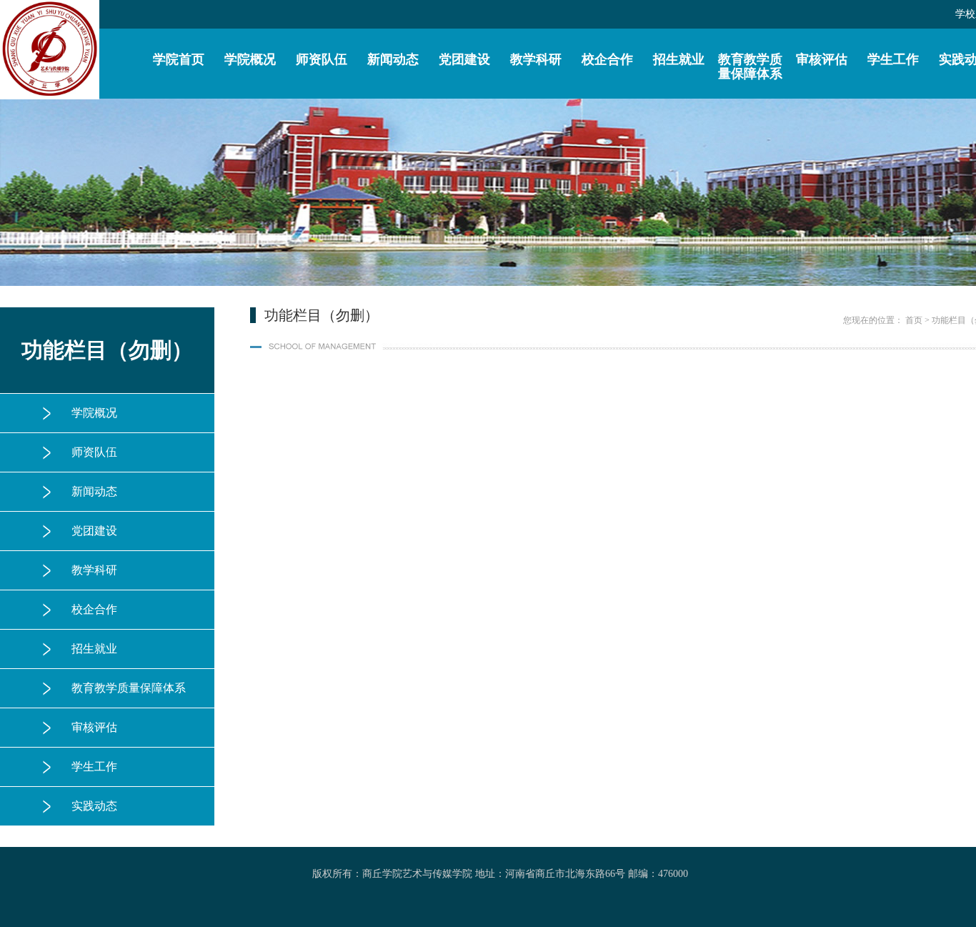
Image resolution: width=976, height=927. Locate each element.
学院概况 (250, 59)
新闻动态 (393, 59)
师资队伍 (321, 59)
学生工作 (893, 59)
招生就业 (678, 59)
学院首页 (178, 59)
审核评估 (821, 59)
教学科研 (536, 59)
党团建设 (464, 59)
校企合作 (607, 59)
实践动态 (94, 806)
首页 (913, 320)
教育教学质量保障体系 (750, 66)
